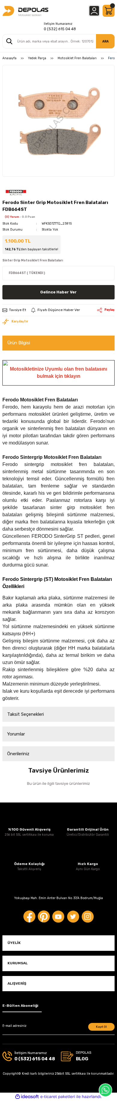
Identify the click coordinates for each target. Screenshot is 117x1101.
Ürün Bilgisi (18, 342)
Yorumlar (16, 734)
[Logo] (25, 11)
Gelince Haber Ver (58, 292)
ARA (105, 41)
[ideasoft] (27, 1097)
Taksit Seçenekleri (25, 714)
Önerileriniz (18, 753)
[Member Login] (94, 11)
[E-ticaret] (57, 1096)
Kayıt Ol (101, 1026)
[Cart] (109, 11)
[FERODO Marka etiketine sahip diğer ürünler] (15, 192)
